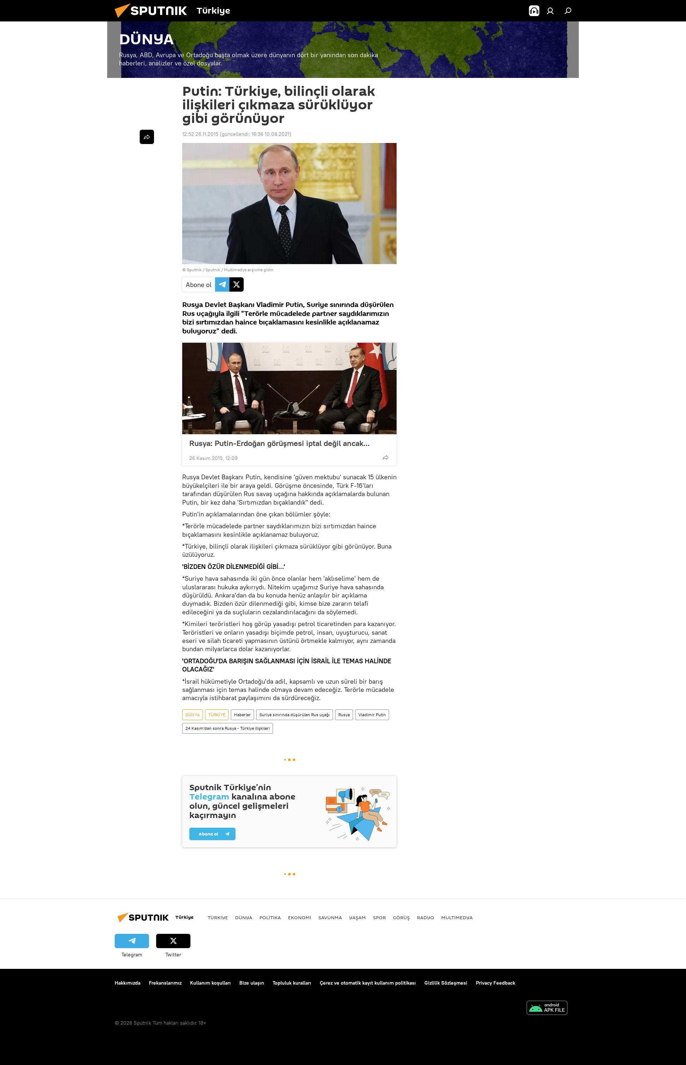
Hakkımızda (127, 983)
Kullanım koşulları (210, 983)
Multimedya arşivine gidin (248, 269)
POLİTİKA (270, 917)
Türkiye (218, 917)
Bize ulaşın (251, 983)
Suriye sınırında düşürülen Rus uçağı (294, 714)
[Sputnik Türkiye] (154, 19)
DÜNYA (192, 714)
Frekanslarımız (165, 983)
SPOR (379, 917)
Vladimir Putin (372, 714)
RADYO (425, 917)
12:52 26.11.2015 (200, 134)
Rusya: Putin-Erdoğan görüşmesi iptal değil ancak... (279, 443)
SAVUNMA (330, 917)
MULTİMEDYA (457, 917)
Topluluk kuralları (292, 983)
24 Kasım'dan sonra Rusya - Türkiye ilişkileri (227, 728)
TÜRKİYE (216, 714)
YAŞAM (357, 917)
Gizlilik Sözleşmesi (445, 983)
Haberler (242, 714)
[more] (385, 457)
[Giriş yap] (550, 11)
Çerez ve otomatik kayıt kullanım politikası (368, 983)
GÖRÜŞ (401, 917)
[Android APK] (547, 1009)
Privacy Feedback (495, 983)
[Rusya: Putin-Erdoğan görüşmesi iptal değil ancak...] (289, 388)
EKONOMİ (299, 917)
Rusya (344, 714)
